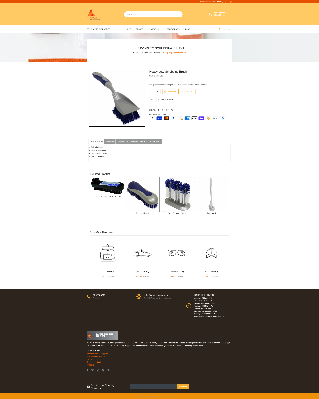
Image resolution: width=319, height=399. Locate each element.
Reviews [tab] (109, 141)
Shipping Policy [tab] (139, 141)
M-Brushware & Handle (150, 53)
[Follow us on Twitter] (162, 110)
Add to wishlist (166, 100)
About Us (155, 29)
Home (128, 29)
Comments (122, 141)
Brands (140, 29)
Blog (187, 29)
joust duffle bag (107, 271)
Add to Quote (187, 91)
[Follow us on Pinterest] (172, 110)
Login (230, 1)
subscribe (183, 387)
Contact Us (172, 29)
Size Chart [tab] (155, 141)
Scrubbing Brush (142, 213)
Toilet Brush (211, 213)
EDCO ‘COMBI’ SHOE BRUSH (108, 196)
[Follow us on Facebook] (158, 110)
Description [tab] (96, 141)
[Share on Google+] (167, 110)
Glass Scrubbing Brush (176, 213)
